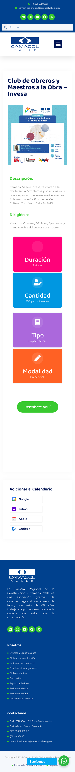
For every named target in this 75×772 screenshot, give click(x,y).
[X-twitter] (52, 17)
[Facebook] (45, 17)
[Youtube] (37, 17)
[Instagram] (30, 17)
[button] (58, 44)
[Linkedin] (23, 17)
